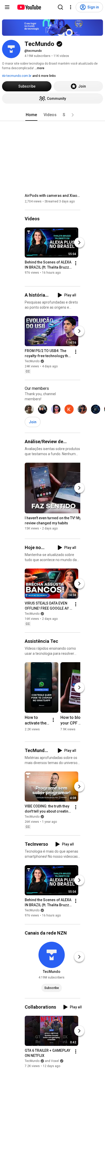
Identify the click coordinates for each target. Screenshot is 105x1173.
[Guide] (7, 7)
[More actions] (76, 263)
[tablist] (52, 115)
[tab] (31, 115)
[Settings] (71, 7)
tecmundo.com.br (18, 76)
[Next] (79, 242)
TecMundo (32, 361)
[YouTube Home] (29, 7)
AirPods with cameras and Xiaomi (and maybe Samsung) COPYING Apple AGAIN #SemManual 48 (53, 196)
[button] (73, 115)
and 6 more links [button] (44, 76)
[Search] (60, 7)
